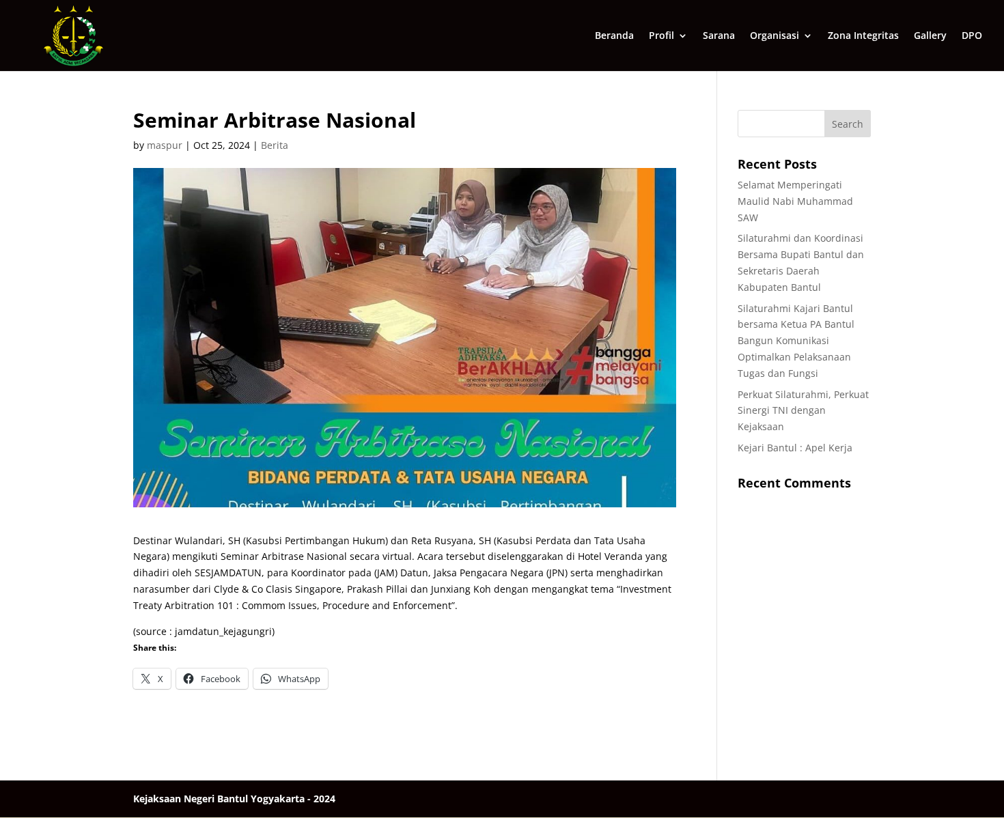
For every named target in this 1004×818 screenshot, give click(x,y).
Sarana (719, 36)
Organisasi (774, 36)
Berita (274, 145)
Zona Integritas (863, 36)
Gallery (930, 36)
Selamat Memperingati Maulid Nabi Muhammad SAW (795, 201)
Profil (661, 36)
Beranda (614, 36)
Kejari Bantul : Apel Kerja (795, 447)
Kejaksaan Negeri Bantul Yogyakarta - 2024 (234, 798)
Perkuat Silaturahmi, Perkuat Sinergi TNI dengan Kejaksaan (803, 411)
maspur (164, 145)
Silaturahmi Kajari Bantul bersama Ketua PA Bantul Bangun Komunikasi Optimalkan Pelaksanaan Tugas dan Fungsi (796, 341)
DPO (972, 36)
